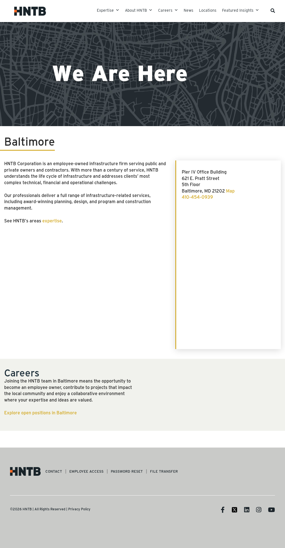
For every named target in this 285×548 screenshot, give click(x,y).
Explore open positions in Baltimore (40, 412)
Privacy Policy (79, 509)
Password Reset (127, 471)
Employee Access (86, 471)
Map (230, 191)
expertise (52, 220)
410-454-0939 (197, 197)
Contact (53, 471)
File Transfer (164, 471)
